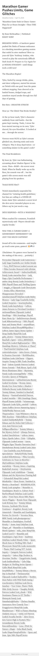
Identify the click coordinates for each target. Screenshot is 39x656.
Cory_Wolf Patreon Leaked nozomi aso (20, 266)
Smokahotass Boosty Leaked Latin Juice (19, 447)
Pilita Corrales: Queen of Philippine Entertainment (17, 377)
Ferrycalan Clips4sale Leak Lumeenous (18, 260)
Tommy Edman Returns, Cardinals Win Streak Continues (17, 506)
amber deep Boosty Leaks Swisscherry (18, 281)
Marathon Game (7, 18)
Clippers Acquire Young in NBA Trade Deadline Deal (18, 361)
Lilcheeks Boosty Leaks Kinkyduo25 (17, 389)
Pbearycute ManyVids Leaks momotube (19, 546)
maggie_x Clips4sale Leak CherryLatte (20, 287)
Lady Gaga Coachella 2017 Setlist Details (19, 263)
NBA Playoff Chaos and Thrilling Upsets (19, 284)
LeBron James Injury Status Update (17, 330)
